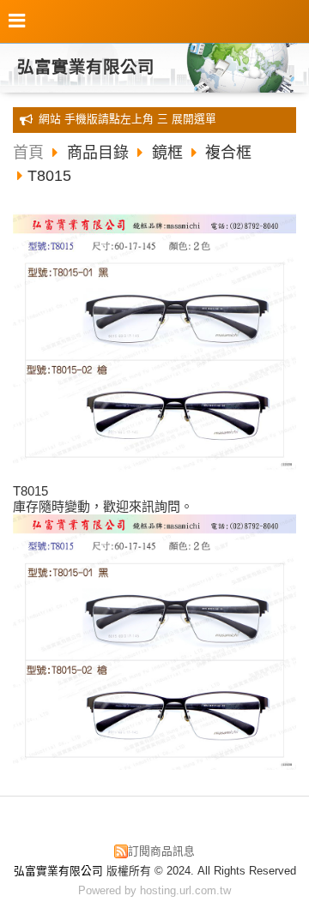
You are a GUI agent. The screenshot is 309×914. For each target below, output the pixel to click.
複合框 (228, 152)
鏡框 (167, 152)
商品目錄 (100, 152)
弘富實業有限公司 (85, 66)
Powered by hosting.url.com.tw (154, 890)
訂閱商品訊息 (161, 851)
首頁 (28, 152)
